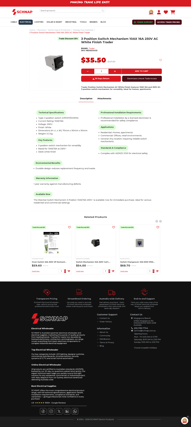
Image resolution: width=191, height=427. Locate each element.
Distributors (105, 339)
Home (32, 30)
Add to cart (141, 71)
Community (105, 336)
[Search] (103, 10)
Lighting (39, 22)
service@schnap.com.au (145, 331)
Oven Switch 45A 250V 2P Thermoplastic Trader (92, 262)
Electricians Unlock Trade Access (142, 79)
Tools (83, 22)
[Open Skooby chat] (184, 420)
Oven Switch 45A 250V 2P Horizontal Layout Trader (136, 262)
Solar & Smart (54, 22)
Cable (14, 22)
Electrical (25, 22)
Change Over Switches (83, 30)
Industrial (71, 22)
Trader (92, 48)
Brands (93, 22)
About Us (104, 332)
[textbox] (72, 10)
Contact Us (105, 318)
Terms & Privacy (107, 342)
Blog (103, 22)
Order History (106, 322)
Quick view (34, 271)
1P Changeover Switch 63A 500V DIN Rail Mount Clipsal (47, 262)
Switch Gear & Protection (59, 30)
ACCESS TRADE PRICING (168, 22)
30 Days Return (102, 79)
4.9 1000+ (48, 403)
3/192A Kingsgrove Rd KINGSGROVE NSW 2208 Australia (145, 323)
